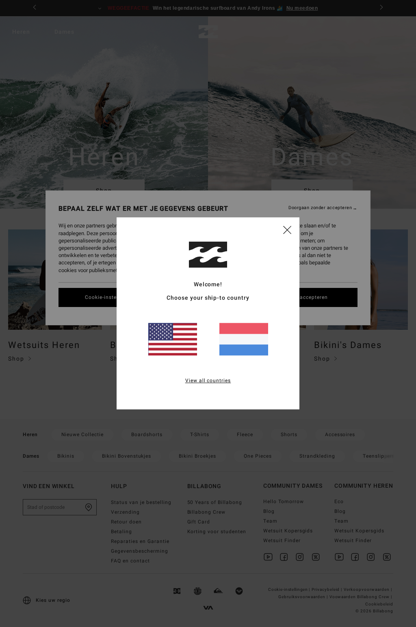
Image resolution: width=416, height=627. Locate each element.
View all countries (208, 381)
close (287, 229)
